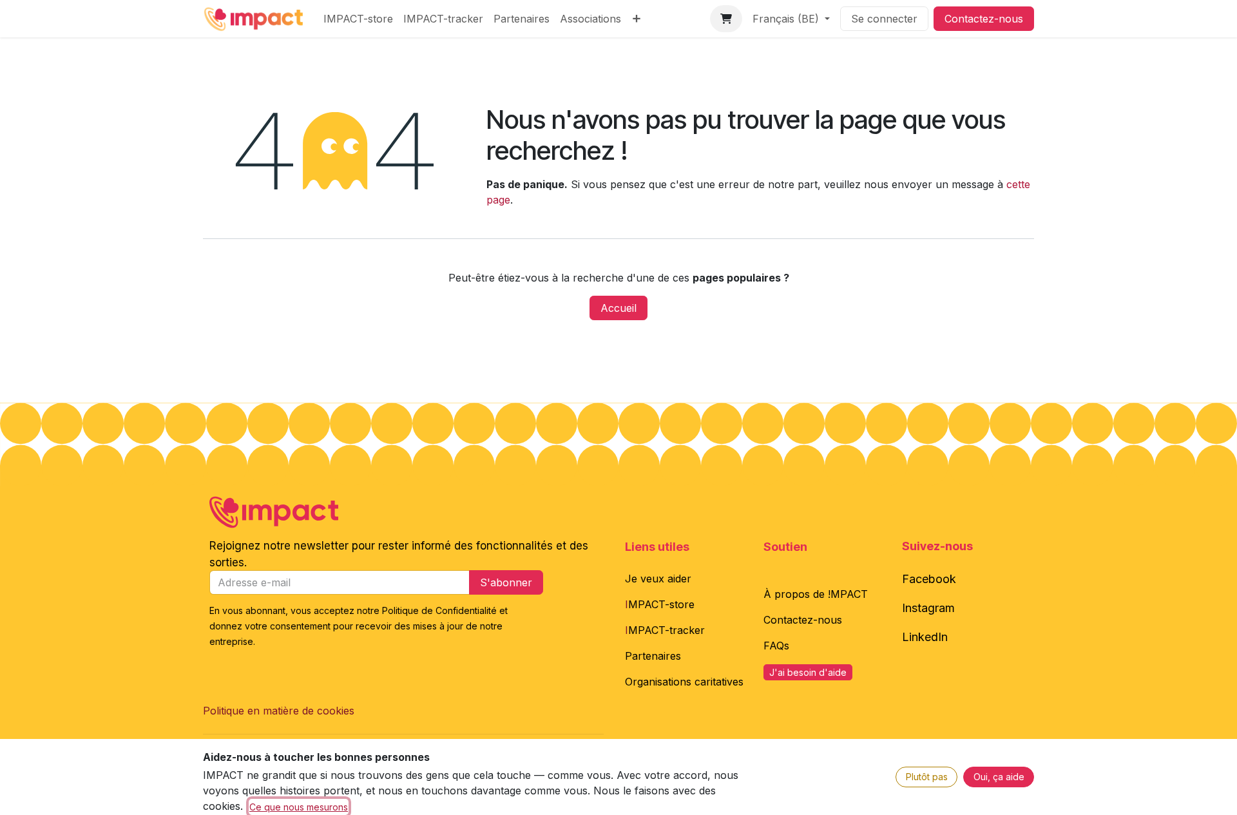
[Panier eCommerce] (726, 18)
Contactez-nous (984, 18)
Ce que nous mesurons (298, 806)
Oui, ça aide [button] (998, 776)
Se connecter (884, 18)
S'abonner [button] (506, 582)
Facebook (929, 579)
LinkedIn (925, 637)
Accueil (618, 308)
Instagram (928, 608)
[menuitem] (358, 19)
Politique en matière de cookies (278, 710)
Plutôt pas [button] (927, 776)
